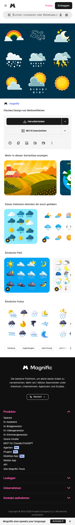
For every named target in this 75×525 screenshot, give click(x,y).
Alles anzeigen (39, 155)
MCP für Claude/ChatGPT (18, 443)
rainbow (11, 348)
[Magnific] (37, 368)
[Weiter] (70, 177)
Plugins (10, 451)
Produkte (9, 411)
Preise (48, 5)
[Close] (70, 521)
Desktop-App (13, 456)
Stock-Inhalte (11, 439)
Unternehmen (12, 488)
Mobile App (9, 460)
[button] (37, 397)
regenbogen (28, 348)
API (5, 464)
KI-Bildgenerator (12, 426)
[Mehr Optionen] (51, 142)
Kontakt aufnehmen (16, 498)
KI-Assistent (10, 421)
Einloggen (63, 5)
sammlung (47, 348)
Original (22, 30)
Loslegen (9, 478)
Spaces (7, 417)
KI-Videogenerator (13, 430)
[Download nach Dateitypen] (65, 121)
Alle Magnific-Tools (14, 468)
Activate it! (57, 521)
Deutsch (37, 396)
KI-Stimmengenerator (15, 434)
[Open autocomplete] (8, 15)
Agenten (10, 447)
